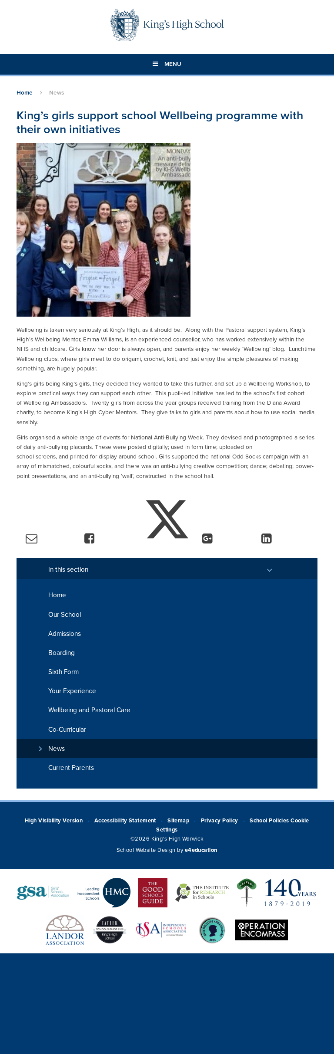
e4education (201, 850)
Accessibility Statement (125, 820)
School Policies (269, 820)
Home (25, 92)
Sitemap (178, 820)
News (56, 92)
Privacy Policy (219, 820)
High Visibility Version (54, 820)
